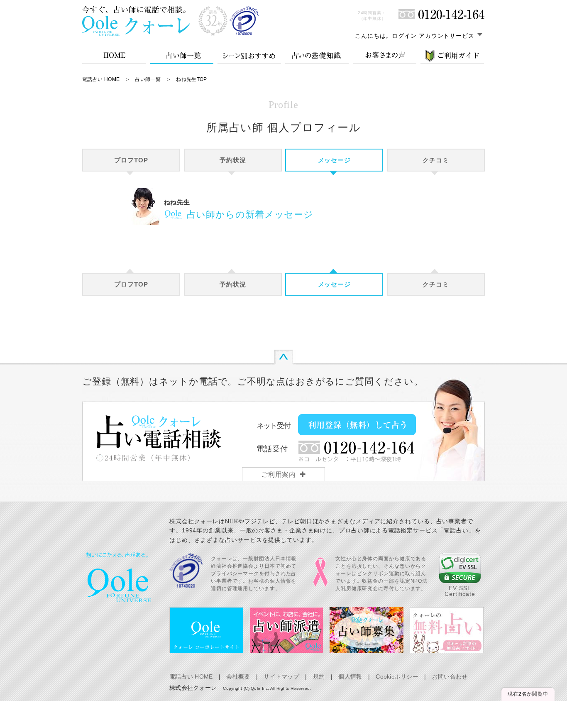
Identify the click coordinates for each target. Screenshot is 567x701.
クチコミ (436, 160)
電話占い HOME (101, 79)
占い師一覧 (148, 79)
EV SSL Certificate (460, 591)
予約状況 (233, 160)
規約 (319, 676)
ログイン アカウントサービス (433, 35)
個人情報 (350, 676)
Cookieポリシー (397, 676)
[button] (460, 568)
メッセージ (334, 160)
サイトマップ (281, 676)
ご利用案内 (278, 474)
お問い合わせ (450, 676)
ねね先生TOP (191, 79)
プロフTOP (131, 160)
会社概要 (238, 676)
